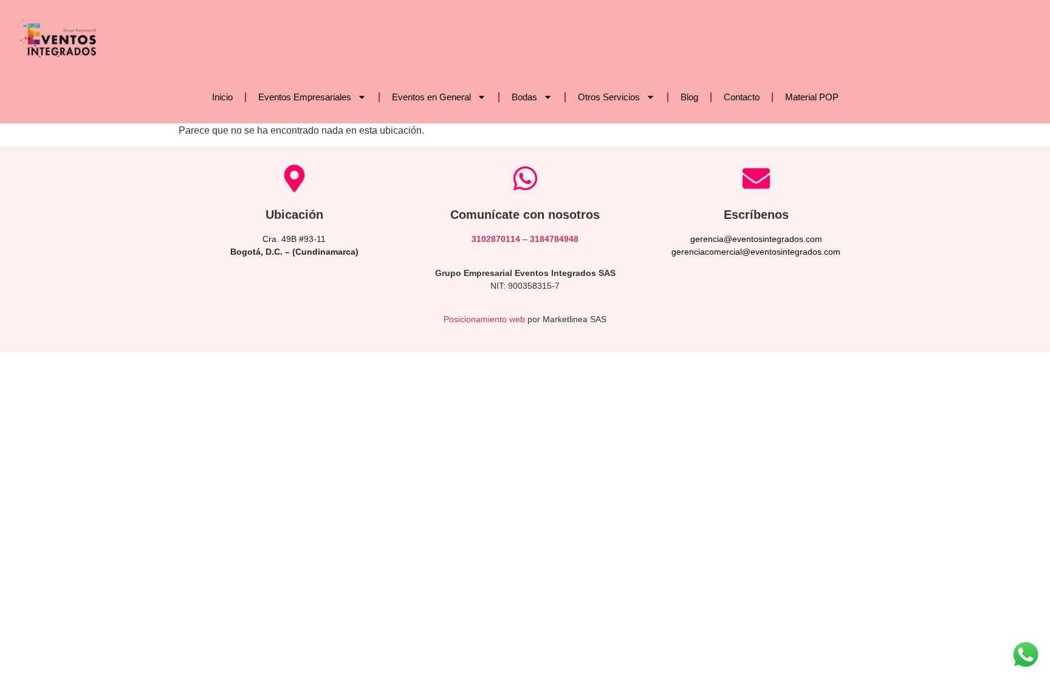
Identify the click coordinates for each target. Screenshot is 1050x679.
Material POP (812, 97)
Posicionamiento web (484, 319)
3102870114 (496, 239)
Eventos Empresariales (304, 97)
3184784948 (554, 239)
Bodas (524, 97)
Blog (689, 97)
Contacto (742, 97)
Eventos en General (431, 97)
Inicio (222, 97)
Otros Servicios (609, 97)
